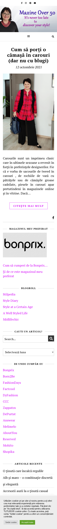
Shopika (8, 451)
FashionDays (12, 382)
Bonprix (8, 370)
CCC (6, 401)
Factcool (9, 389)
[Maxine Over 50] (28, 19)
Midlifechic (11, 319)
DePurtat (9, 414)
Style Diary (10, 300)
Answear (9, 420)
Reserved (9, 439)
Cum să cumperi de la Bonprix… (25, 265)
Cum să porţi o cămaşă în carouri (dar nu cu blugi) (28, 55)
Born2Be (9, 376)
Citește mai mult (28, 206)
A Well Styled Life (15, 313)
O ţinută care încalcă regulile (23, 471)
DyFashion (10, 395)
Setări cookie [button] (11, 522)
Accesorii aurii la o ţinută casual (25, 491)
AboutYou (10, 433)
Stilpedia (9, 294)
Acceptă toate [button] (27, 522)
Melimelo (9, 426)
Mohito (8, 445)
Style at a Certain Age (18, 307)
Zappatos (9, 408)
